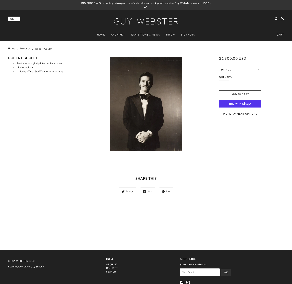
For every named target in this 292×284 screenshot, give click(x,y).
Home (11, 48)
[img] (276, 18)
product (25, 48)
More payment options (240, 113)
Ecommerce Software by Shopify (26, 266)
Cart (280, 34)
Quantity (224, 77)
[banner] (146, 21)
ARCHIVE (111, 264)
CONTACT (112, 268)
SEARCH (111, 271)
